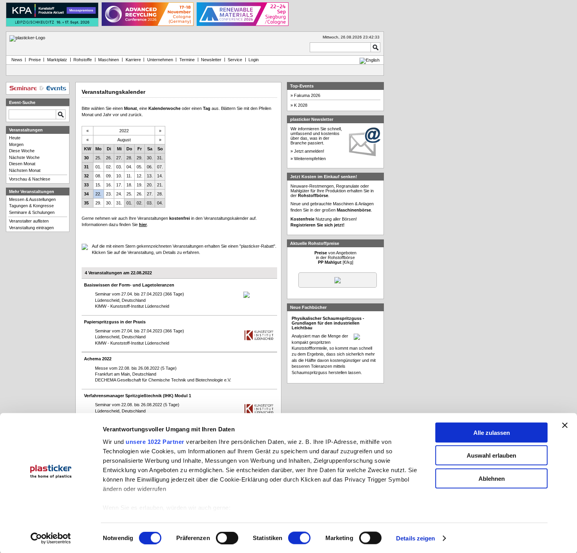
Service (235, 59)
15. (98, 185)
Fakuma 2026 (307, 95)
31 (86, 166)
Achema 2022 (97, 358)
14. (160, 175)
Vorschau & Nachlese (29, 179)
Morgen (16, 144)
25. (98, 157)
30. (150, 157)
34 (86, 194)
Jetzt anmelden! (309, 151)
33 (86, 185)
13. (150, 175)
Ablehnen (491, 478)
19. (139, 185)
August (124, 139)
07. (160, 166)
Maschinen (108, 59)
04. (129, 166)
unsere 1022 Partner (155, 441)
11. (129, 175)
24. (119, 194)
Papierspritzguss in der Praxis (115, 321)
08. (98, 175)
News (15, 59)
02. (109, 166)
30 (86, 157)
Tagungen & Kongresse (31, 205)
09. (109, 175)
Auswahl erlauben (491, 455)
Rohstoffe (82, 59)
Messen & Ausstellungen (32, 199)
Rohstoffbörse (313, 195)
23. (109, 194)
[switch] (227, 538)
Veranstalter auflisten (29, 221)
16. (109, 185)
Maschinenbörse (354, 210)
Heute (14, 137)
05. (139, 166)
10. (119, 175)
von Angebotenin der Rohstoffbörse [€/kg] (335, 257)
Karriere (133, 59)
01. (98, 166)
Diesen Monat (22, 163)
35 (86, 203)
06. (150, 166)
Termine (187, 59)
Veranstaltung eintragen (31, 227)
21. (160, 185)
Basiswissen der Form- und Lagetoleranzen (129, 285)
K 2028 (300, 105)
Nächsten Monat (24, 170)
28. (129, 157)
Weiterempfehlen (310, 158)
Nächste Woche (24, 157)
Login (253, 59)
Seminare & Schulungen (32, 212)
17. (119, 185)
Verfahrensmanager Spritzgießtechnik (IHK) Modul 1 (137, 395)
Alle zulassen (491, 432)
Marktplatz (57, 59)
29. (139, 157)
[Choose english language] (370, 60)
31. (160, 157)
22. (98, 194)
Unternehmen (160, 59)
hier (143, 224)
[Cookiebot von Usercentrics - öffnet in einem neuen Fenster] (50, 538)
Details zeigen (415, 538)
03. (119, 166)
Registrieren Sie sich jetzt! (317, 225)
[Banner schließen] (565, 425)
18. (129, 185)
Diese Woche (22, 150)
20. (150, 185)
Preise (35, 59)
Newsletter (211, 59)
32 (86, 175)
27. (119, 157)
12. (139, 175)
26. (109, 157)
